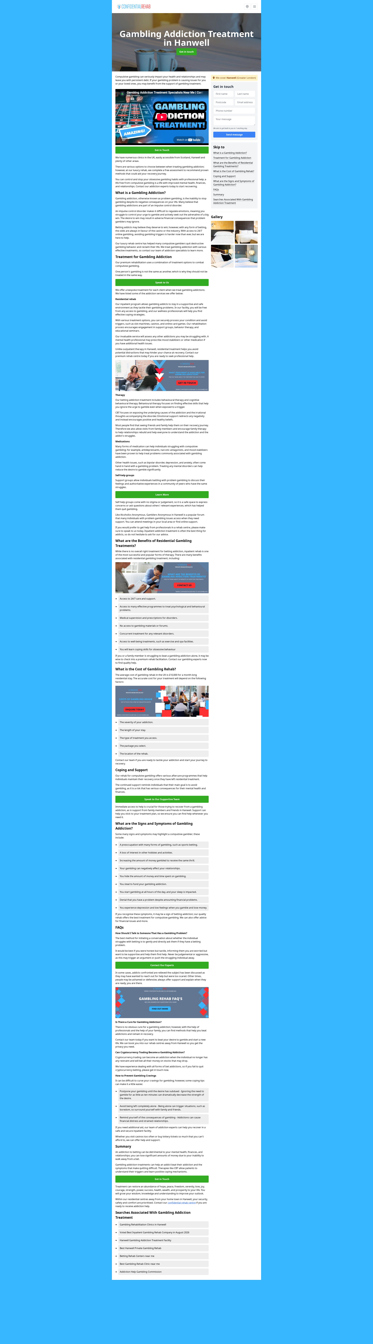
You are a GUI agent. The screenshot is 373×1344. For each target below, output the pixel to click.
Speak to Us (162, 282)
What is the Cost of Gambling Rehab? (233, 171)
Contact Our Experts (162, 965)
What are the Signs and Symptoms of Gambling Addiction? (233, 182)
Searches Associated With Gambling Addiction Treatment (233, 201)
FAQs (216, 189)
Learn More (162, 494)
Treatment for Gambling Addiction (232, 157)
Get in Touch (162, 150)
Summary (218, 194)
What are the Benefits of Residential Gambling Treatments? (233, 164)
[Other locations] (247, 6)
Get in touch (186, 51)
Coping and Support (224, 176)
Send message (234, 134)
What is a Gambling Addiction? (230, 152)
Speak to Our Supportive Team (162, 799)
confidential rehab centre (182, 1202)
